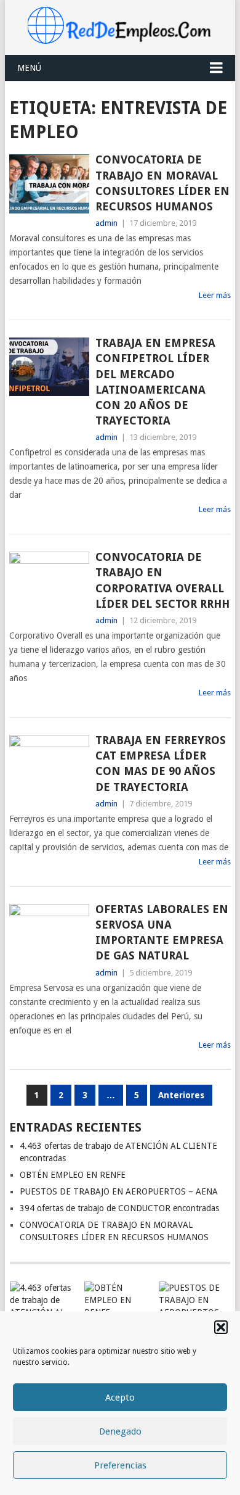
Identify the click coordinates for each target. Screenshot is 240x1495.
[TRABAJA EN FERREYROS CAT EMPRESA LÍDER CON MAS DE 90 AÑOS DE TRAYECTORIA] (49, 764)
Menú (29, 68)
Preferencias (120, 1465)
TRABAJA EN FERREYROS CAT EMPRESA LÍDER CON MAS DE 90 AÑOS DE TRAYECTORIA (160, 763)
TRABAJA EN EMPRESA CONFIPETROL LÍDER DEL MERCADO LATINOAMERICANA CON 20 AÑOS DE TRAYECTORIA (155, 381)
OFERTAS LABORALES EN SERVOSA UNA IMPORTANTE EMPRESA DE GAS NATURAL (161, 933)
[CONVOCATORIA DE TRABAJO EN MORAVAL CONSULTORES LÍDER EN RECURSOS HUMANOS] (49, 183)
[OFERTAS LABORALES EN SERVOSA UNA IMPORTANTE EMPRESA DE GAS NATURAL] (49, 933)
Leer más (215, 295)
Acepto (120, 1397)
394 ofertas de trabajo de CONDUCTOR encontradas (119, 1208)
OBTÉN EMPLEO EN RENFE (73, 1175)
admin (106, 223)
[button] (221, 1327)
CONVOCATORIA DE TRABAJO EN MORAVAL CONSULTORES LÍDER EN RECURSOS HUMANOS (162, 183)
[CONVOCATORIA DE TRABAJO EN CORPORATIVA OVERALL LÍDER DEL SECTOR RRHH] (49, 581)
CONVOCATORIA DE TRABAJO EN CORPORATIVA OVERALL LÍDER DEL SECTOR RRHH (162, 580)
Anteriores (181, 1095)
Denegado (120, 1431)
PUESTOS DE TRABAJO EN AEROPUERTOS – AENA (119, 1191)
